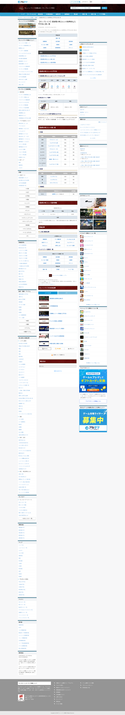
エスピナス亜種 (22, 149)
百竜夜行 (20, 361)
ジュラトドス (44, 89)
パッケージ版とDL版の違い (24, 481)
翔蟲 (20, 348)
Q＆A (20, 627)
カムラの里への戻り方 (23, 445)
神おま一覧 (21, 276)
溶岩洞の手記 (21, 594)
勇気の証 (58, 242)
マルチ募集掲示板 (22, 630)
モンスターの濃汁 (71, 245)
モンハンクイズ (22, 82)
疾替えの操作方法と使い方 (24, 110)
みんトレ (86, 257)
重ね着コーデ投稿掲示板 (24, 632)
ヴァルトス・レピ (54, 139)
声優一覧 (20, 406)
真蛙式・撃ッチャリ (53, 159)
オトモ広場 (21, 419)
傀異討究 (58, 14)
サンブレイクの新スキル (24, 260)
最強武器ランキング (23, 61)
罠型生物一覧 (21, 535)
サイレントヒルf (87, 345)
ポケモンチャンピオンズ (89, 316)
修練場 (20, 429)
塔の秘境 (20, 560)
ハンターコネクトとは (23, 382)
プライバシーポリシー (87, 685)
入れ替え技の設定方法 (23, 442)
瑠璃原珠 (45, 239)
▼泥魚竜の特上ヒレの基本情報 (48, 62)
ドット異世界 (87, 283)
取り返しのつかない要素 (24, 455)
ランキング (104, 122)
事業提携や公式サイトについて (63, 690)
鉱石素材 (58, 41)
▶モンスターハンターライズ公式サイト (46, 284)
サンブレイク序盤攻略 (23, 68)
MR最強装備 (49, 14)
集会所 (20, 424)
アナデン (86, 262)
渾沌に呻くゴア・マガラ (24, 136)
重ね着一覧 (21, 286)
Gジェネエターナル (88, 253)
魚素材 (44, 47)
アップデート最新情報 (23, 50)
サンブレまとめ (31, 14)
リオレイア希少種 (22, 154)
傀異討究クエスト (22, 115)
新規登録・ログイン (84, 112)
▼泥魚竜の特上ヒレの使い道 (47, 59)
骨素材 (57, 44)
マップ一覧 (70, 269)
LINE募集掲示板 (22, 640)
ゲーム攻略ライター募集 (88, 683)
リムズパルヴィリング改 (53, 145)
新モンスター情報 (22, 504)
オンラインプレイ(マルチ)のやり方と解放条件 (92, 74)
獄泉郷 (20, 576)
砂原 (20, 571)
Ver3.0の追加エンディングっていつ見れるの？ (90, 135)
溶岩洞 (20, 573)
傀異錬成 (67, 14)
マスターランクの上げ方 (24, 102)
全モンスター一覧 (22, 502)
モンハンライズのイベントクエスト (87, 127)
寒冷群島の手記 (22, 589)
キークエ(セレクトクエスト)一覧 (25, 71)
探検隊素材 (57, 47)
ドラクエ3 (86, 349)
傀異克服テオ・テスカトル (24, 139)
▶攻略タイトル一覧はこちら (93, 304)
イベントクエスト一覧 (23, 615)
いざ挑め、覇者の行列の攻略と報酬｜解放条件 (90, 157)
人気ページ (67, 293)
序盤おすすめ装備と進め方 (24, 74)
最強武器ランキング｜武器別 (88, 59)
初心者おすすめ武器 (23, 343)
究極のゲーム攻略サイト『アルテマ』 (65, 683)
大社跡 (20, 563)
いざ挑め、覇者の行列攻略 (24, 390)
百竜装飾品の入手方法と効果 (25, 118)
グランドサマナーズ (88, 295)
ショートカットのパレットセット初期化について (90, 129)
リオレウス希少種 (22, 152)
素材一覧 (58, 38)
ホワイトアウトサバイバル (90, 287)
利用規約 (58, 692)
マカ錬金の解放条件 (23, 263)
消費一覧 (20, 296)
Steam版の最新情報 (23, 58)
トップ (22, 14)
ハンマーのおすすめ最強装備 (88, 62)
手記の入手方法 (22, 581)
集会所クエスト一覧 (23, 607)
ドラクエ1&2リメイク (89, 324)
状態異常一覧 (21, 403)
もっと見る (93, 78)
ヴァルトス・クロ (54, 149)
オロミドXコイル (54, 182)
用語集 (20, 411)
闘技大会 (20, 393)
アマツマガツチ (22, 125)
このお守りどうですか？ (85, 124)
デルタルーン (87, 354)
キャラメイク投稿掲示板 (24, 635)
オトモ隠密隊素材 (22, 315)
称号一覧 (20, 408)
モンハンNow (87, 274)
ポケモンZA (86, 333)
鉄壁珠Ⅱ (54, 194)
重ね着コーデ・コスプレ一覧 (88, 68)
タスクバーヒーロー (88, 320)
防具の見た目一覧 (22, 247)
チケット (71, 47)
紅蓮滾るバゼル (22, 157)
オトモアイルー (22, 366)
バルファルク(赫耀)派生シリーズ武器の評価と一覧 (93, 71)
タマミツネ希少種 (22, 144)
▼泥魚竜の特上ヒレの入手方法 (48, 56)
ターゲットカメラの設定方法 (25, 450)
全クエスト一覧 (22, 602)
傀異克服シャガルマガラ (24, 128)
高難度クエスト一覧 (23, 612)
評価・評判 (21, 84)
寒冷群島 (20, 568)
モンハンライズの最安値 (24, 492)
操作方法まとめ (22, 440)
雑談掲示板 (21, 624)
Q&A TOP (82, 109)
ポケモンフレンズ (88, 278)
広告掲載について (60, 694)
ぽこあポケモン (87, 311)
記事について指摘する (58, 354)
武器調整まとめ (22, 112)
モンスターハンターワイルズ (90, 337)
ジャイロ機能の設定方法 (24, 458)
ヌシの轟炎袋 (58, 239)
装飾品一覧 (21, 279)
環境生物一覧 (21, 527)
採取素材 (71, 41)
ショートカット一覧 (23, 547)
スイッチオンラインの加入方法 (25, 413)
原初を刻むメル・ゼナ (23, 123)
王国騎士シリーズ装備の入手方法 (89, 53)
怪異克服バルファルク (23, 133)
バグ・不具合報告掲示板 (24, 643)
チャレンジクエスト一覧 (24, 617)
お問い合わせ (59, 697)
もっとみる (92, 138)
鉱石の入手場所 (22, 299)
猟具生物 (20, 356)
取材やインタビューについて (62, 687)
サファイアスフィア (88, 236)
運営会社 (58, 701)
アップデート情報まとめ (24, 97)
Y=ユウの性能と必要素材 (87, 56)
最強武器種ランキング (23, 63)
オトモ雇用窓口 (22, 421)
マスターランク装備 (23, 250)
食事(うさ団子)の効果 (23, 395)
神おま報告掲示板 (22, 648)
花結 (20, 353)
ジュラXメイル (53, 176)
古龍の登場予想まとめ (23, 515)
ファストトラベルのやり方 (24, 466)
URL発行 (59, 348)
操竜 (20, 351)
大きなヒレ (44, 245)
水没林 (20, 566)
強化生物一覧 (21, 532)
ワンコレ (86, 291)
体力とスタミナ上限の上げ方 (25, 400)
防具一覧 (93, 14)
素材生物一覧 (21, 537)
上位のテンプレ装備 (23, 255)
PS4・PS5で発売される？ (24, 489)
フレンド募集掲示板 (23, 637)
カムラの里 (21, 552)
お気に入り (71, 348)
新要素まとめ (21, 48)
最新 (99, 122)
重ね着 (76, 14)
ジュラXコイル (53, 179)
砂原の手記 (21, 592)
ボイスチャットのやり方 (24, 463)
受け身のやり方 (22, 447)
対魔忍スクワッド (88, 249)
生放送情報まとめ (22, 55)
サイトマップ (59, 699)
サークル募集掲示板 (23, 645)
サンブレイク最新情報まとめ (25, 45)
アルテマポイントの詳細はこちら (93, 401)
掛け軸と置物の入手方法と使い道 (26, 398)
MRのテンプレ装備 (23, 252)
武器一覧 (84, 14)
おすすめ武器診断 (22, 76)
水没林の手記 (21, 586)
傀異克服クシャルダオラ (24, 141)
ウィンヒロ (86, 266)
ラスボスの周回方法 (23, 510)
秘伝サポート (21, 374)
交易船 (57, 269)
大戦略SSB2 (86, 358)
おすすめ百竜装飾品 (23, 284)
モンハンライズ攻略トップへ (59, 275)
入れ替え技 (21, 359)
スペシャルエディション (24, 484)
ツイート (45, 348)
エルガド (20, 167)
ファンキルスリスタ (88, 245)
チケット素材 (21, 317)
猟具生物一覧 (21, 530)
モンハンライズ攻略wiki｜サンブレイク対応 (39, 8)
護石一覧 (20, 273)
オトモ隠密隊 (21, 377)
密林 (20, 162)
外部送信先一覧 (86, 687)
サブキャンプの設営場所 (24, 107)
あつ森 (85, 341)
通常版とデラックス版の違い (25, 479)
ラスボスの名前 (22, 507)
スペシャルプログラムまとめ (25, 53)
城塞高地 (20, 165)
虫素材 (70, 44)
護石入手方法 (21, 271)
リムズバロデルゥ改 (53, 152)
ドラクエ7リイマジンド (89, 328)
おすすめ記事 (48, 293)
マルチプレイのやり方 (23, 380)
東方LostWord (87, 300)
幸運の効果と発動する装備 (88, 65)
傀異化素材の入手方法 (23, 294)
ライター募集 (59, 703)
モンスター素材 (44, 44)
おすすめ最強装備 (22, 245)
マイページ (82, 114)
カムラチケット (70, 242)
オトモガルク (21, 369)
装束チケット (45, 242)
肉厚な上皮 (57, 245)
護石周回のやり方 (22, 268)
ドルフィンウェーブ (88, 241)
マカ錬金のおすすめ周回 (24, 266)
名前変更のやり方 (22, 468)
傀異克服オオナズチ (23, 146)
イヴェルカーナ (22, 131)
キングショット (87, 270)
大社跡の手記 (21, 584)
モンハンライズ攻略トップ (24, 42)
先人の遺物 (21, 432)
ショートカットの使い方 (24, 461)
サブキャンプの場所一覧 (24, 385)
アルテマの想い (59, 685)
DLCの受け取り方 (22, 476)
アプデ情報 (102, 14)
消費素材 (45, 41)
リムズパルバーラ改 (53, 164)
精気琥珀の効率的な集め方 (88, 47)
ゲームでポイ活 (74, 1)
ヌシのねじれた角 (71, 239)
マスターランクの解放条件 (24, 66)
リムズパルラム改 (54, 142)
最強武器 (40, 14)
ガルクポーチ (21, 372)
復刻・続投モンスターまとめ (25, 512)
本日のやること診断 (23, 79)
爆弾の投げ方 (21, 453)
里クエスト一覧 (22, 604)
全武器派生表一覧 (22, 185)
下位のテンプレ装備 (23, 258)
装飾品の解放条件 (22, 281)
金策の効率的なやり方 (23, 434)
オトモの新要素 (22, 364)
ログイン (104, 1)
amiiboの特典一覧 (22, 487)
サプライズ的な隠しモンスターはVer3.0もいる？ (90, 132)
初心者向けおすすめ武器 (24, 180)
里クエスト (21, 387)
